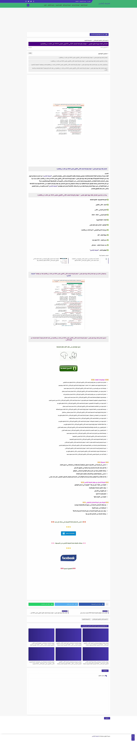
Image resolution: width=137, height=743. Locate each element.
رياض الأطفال (51, 5)
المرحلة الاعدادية (76, 5)
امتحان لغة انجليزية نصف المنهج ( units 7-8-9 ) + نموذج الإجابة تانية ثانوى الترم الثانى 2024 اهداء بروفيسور (82, 385)
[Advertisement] (68, 20)
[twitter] (31, 1)
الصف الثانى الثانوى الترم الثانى (100, 40)
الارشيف (77, 1)
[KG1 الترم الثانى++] (78, 741)
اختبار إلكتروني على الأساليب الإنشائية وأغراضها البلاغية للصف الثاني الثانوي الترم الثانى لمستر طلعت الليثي (82, 427)
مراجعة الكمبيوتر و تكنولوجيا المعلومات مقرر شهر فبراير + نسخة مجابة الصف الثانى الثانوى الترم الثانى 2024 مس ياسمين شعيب (77, 400)
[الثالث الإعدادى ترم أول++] (66, 739)
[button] (92, 604)
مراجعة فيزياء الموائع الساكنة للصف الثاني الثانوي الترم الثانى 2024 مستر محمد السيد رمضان (85, 397)
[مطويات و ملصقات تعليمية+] (58, 741)
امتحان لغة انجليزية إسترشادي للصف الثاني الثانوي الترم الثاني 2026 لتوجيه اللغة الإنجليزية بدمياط (96, 644)
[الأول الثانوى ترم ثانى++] (101, 739)
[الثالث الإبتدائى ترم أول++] (40, 739)
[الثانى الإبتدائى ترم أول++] (48, 739)
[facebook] (34, 1)
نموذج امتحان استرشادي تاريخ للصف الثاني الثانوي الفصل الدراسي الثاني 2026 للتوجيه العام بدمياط (68, 644)
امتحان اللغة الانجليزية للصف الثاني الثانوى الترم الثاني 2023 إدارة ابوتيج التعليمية (88, 439)
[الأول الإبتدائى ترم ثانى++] (53, 739)
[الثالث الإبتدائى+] (43, 739)
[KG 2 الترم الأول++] (73, 741)
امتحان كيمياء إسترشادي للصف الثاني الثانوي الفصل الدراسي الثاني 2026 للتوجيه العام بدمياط (69, 663)
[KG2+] (76, 741)
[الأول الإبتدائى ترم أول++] (56, 739)
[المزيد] (68, 741)
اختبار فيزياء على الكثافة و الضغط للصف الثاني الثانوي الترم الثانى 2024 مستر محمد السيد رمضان (84, 406)
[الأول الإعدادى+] (84, 739)
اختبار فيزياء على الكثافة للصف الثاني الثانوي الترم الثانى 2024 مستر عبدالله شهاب (87, 418)
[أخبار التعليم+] (66, 741)
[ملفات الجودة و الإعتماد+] (61, 741)
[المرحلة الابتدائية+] (89, 741)
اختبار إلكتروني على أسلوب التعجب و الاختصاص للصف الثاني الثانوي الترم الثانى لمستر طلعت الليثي (84, 430)
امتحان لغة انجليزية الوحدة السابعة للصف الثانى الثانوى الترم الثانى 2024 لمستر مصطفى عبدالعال (84, 412)
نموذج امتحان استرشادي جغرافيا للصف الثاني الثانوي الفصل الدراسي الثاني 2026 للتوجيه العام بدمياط (42, 644)
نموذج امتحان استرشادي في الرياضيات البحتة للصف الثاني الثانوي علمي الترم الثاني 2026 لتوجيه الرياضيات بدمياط (41, 663)
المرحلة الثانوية (84, 5)
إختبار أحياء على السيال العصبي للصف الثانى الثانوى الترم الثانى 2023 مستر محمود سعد (86, 454)
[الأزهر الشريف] (94, 741)
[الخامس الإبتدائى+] (109, 741)
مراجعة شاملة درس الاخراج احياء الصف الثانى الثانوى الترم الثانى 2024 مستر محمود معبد (86, 433)
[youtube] (28, 1)
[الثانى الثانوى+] (99, 739)
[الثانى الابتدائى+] (51, 739)
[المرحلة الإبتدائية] (61, 739)
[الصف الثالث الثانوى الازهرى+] (91, 741)
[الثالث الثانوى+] (91, 739)
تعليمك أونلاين (104, 3)
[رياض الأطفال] (86, 741)
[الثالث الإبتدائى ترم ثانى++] (38, 739)
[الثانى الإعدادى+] (76, 739)
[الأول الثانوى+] (106, 739)
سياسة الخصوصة (83, 1)
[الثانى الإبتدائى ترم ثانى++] (46, 739)
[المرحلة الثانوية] (109, 739)
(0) (29, 47)
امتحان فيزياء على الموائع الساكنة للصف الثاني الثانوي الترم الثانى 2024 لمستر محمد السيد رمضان (84, 391)
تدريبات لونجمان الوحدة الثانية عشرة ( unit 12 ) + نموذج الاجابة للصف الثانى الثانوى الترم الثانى (85, 442)
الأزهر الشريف (58, 5)
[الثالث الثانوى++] (89, 739)
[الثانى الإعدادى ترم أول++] (73, 739)
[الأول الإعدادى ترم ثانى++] (79, 739)
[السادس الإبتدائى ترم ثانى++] (96, 741)
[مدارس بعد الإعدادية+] (53, 741)
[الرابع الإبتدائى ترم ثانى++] (30, 739)
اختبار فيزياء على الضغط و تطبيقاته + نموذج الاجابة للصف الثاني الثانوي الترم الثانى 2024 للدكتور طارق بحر (82, 421)
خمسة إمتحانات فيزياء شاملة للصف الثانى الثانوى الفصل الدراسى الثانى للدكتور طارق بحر (86, 451)
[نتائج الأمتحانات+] (50, 741)
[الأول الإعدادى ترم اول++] (81, 739)
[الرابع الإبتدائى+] (35, 739)
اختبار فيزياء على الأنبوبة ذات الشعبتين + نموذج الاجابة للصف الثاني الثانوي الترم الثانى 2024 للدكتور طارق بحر (81, 403)
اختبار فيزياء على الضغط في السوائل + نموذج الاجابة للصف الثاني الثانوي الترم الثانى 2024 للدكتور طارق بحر (82, 415)
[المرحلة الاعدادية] (86, 739)
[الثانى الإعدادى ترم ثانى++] (71, 739)
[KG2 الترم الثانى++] (71, 741)
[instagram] (26, 1)
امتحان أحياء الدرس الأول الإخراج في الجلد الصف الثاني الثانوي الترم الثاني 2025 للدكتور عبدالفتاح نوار (46, 259)
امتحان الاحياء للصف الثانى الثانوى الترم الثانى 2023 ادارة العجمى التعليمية (89, 436)
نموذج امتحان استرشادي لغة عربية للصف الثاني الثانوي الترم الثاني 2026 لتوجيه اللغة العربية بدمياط (96, 663)
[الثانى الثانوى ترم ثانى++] (94, 739)
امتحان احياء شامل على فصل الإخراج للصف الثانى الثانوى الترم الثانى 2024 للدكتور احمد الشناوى (84, 382)
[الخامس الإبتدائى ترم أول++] (106, 741)
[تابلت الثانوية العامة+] (63, 741)
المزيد (45, 5)
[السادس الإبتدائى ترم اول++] (99, 741)
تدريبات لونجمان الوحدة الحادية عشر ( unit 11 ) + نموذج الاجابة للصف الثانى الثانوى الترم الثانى (85, 448)
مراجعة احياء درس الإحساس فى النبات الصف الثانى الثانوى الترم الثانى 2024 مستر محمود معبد (85, 388)
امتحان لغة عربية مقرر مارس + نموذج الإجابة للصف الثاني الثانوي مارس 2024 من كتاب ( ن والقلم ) (83, 58)
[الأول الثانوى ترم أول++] (104, 739)
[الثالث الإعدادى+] (68, 739)
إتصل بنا (88, 1)
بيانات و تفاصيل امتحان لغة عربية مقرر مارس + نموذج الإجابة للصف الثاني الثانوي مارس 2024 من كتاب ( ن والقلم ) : (78, 61)
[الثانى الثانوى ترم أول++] (96, 739)
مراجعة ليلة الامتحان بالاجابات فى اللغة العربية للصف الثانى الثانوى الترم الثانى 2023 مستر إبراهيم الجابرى (82, 445)
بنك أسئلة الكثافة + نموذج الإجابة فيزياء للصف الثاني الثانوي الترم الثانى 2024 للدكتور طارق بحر (85, 424)
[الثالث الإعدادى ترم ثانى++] (63, 739)
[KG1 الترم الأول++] (81, 741)
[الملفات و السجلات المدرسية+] (56, 741)
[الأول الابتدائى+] (58, 739)
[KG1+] (83, 741)
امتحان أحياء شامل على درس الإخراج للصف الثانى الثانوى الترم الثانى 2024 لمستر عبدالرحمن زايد (84, 394)
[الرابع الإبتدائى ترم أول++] (33, 739)
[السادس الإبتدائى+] (101, 741)
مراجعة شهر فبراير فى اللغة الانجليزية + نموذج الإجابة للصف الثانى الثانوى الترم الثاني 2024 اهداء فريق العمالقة (81, 409)
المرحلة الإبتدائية (67, 5)
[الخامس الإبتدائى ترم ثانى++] (104, 741)
